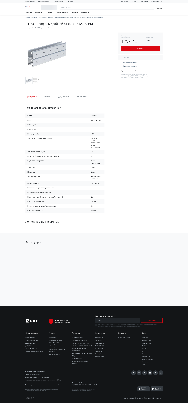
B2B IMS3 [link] (135, 1)
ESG (143, 351)
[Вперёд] (164, 273)
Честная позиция (147, 354)
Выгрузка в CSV (77, 358)
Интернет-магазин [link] (157, 1)
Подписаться (151, 320)
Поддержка (39, 12)
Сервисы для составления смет (82, 353)
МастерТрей (99, 348)
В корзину (36, 293)
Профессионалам (31, 333)
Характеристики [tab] (31, 97)
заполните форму (138, 77)
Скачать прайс (124, 1)
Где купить (85, 12)
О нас (50, 12)
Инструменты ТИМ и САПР (80, 343)
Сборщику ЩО (30, 1)
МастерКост (99, 337)
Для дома (70, 1)
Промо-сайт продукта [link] (130, 66)
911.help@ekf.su (125, 77)
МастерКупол (99, 345)
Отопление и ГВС (54, 354)
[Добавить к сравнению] (54, 293)
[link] (133, 372)
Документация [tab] (63, 97)
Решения (28, 12)
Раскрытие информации (32, 374)
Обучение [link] (144, 1)
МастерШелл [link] (99, 343)
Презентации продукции (80, 340)
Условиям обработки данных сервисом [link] (34, 390)
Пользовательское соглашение (35, 371)
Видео (144, 348)
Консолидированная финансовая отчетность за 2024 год (43, 380)
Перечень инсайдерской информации (37, 377)
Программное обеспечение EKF (82, 345)
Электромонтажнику (44, 1)
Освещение (52, 337)
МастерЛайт (99, 351)
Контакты (145, 362)
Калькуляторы (62, 12)
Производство (146, 340)
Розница (28, 354)
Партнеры (74, 12)
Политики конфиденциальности (132, 326)
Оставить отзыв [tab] (81, 97)
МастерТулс (99, 340)
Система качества (147, 359)
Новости (144, 345)
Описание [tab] (47, 97)
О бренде (145, 337)
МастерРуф (99, 354)
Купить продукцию (124, 337)
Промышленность (31, 348)
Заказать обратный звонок (62, 322)
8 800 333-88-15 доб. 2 (137, 76)
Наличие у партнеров (130, 62)
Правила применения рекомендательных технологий (42, 385)
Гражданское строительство (34, 351)
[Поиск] (151, 7)
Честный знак (146, 356)
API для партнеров (78, 356)
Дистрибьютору (59, 1)
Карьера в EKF (146, 343)
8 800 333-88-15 (61, 321)
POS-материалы (77, 337)
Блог (143, 364)
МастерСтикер (99, 356)
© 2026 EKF (29, 398)
